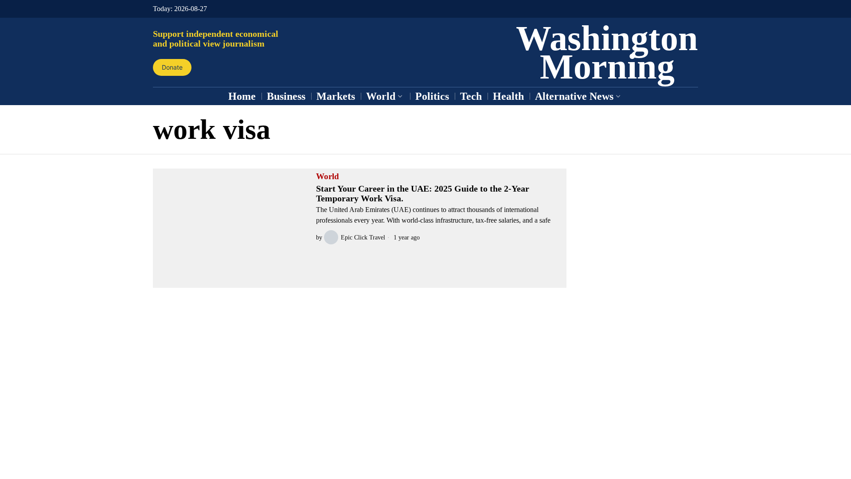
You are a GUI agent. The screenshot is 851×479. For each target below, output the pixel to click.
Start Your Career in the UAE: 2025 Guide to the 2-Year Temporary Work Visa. (422, 193)
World (327, 176)
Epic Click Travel (363, 237)
